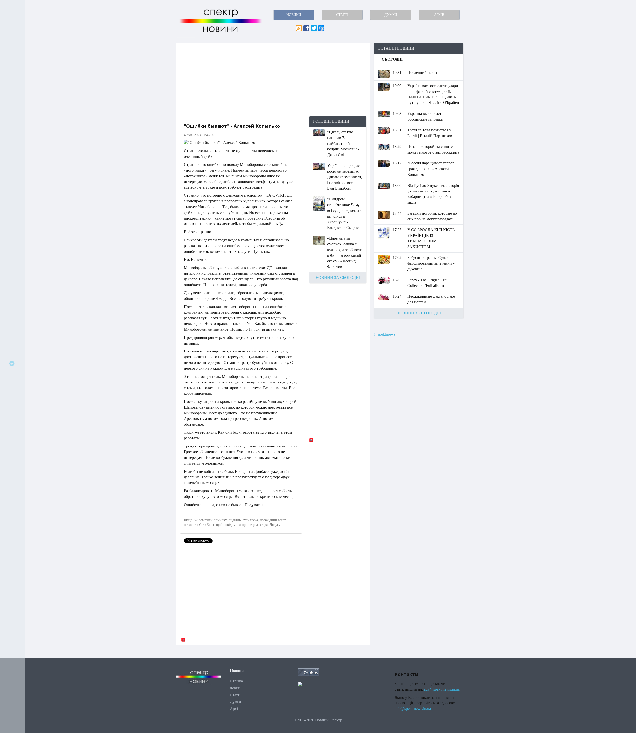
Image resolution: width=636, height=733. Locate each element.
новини (293, 15)
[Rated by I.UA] (308, 685)
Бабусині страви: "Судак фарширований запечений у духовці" (431, 263)
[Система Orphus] (308, 671)
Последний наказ (422, 72)
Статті (235, 695)
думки (390, 15)
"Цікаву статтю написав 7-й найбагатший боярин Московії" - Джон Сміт (343, 143)
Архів (235, 709)
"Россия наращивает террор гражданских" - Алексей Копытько (430, 169)
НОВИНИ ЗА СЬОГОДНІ (338, 277)
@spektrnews (384, 334)
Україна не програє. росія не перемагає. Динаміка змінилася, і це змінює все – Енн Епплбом (344, 176)
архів (439, 15)
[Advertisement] (273, 79)
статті (342, 15)
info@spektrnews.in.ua (413, 708)
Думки (235, 702)
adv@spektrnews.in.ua (442, 689)
